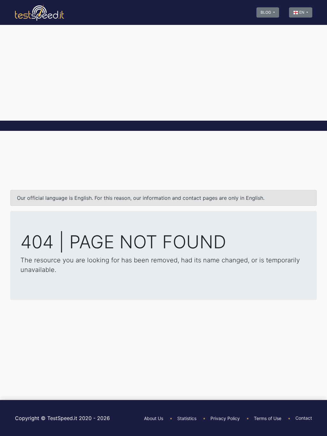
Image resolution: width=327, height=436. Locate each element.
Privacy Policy (225, 418)
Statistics (186, 418)
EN (301, 12)
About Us (153, 418)
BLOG (266, 12)
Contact (303, 418)
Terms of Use (267, 418)
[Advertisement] (163, 72)
